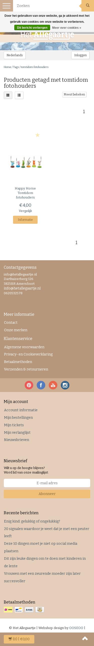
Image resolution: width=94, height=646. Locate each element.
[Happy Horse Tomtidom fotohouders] (25, 162)
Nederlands (15, 55)
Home (7, 67)
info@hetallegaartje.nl (22, 288)
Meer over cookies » (66, 28)
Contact (11, 322)
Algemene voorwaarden (24, 347)
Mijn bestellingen (18, 418)
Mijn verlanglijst (17, 432)
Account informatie (21, 410)
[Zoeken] (87, 6)
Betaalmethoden (18, 362)
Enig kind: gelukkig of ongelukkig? (32, 521)
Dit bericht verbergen (32, 28)
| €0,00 (21, 639)
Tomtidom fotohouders (25, 192)
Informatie (25, 220)
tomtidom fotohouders (35, 67)
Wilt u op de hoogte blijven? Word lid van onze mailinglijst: (26, 470)
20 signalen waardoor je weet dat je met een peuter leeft (46, 532)
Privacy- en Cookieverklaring (28, 354)
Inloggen (80, 55)
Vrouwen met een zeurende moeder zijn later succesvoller (42, 577)
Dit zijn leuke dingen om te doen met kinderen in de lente (45, 562)
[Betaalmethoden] (24, 610)
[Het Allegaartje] (47, 35)
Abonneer (47, 494)
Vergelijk (25, 211)
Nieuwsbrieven (16, 440)
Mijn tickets (14, 425)
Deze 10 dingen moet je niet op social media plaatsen (40, 547)
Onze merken (15, 330)
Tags (16, 67)
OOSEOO (76, 628)
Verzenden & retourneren (26, 369)
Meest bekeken (74, 94)
